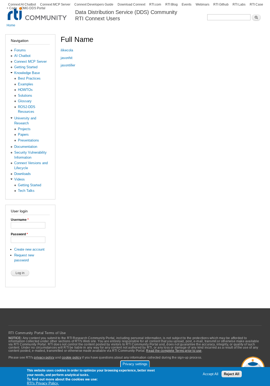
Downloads (22, 174)
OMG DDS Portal (33, 8)
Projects (24, 129)
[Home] (37, 10)
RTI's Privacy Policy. (43, 383)
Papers (23, 134)
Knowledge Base (27, 73)
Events (186, 4)
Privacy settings (135, 364)
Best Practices (29, 78)
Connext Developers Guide (93, 4)
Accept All (210, 374)
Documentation (25, 147)
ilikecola (67, 50)
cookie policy (71, 357)
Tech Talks (26, 191)
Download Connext (131, 4)
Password (19, 234)
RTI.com (155, 4)
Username (20, 220)
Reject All (231, 374)
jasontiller (68, 65)
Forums (20, 50)
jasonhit (67, 58)
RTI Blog (171, 4)
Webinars (202, 4)
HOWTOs (25, 90)
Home (11, 25)
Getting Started (25, 67)
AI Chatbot (22, 56)
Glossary (25, 101)
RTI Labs (239, 4)
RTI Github (221, 4)
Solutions (25, 95)
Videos (19, 179)
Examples (25, 84)
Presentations (28, 140)
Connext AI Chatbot (22, 4)
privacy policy (44, 357)
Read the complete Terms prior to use (173, 350)
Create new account (29, 249)
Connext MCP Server (55, 4)
